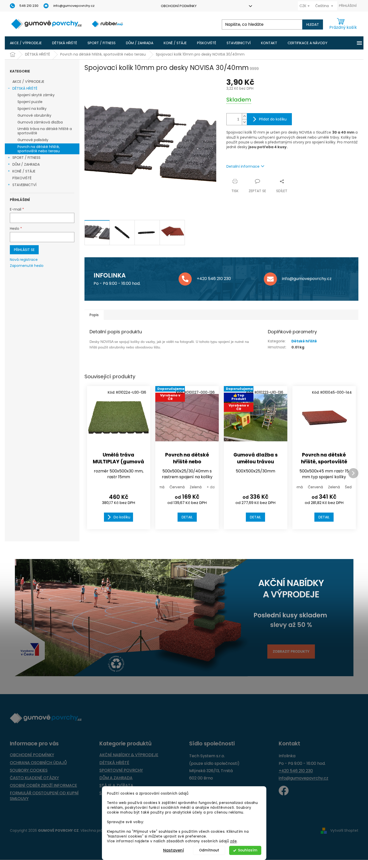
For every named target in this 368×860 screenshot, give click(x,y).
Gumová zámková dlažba (40, 122)
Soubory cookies (29, 770)
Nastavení (173, 850)
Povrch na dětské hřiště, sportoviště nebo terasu (38, 149)
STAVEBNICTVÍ (24, 184)
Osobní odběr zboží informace (43, 785)
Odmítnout (209, 850)
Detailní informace (242, 166)
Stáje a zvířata (116, 785)
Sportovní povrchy (121, 770)
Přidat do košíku (273, 119)
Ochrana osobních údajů (38, 763)
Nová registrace (24, 259)
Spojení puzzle (29, 101)
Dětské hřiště (304, 341)
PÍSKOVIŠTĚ (22, 178)
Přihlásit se (24, 249)
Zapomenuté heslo (27, 265)
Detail (187, 517)
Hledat (312, 24)
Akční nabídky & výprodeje (128, 755)
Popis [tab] (94, 314)
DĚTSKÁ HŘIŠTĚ (24, 88)
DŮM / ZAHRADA (26, 164)
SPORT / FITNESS (26, 157)
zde (233, 841)
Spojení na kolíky (32, 108)
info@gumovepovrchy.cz (303, 778)
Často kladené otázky (34, 778)
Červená (177, 487)
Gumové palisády (32, 139)
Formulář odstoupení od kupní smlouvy (44, 795)
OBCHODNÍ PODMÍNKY (179, 6)
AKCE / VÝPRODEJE (28, 81)
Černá (159, 487)
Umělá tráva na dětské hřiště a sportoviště (44, 131)
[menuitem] (26, 42)
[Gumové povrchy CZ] (284, 791)
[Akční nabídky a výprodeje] (184, 617)
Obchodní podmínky (32, 755)
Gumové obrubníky (34, 115)
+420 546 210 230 (296, 771)
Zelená (196, 487)
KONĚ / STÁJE (23, 171)
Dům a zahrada (116, 778)
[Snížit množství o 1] (244, 122)
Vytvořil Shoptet (344, 830)
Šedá (349, 487)
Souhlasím (247, 850)
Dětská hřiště (114, 763)
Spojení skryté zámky (36, 94)
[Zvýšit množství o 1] (244, 116)
